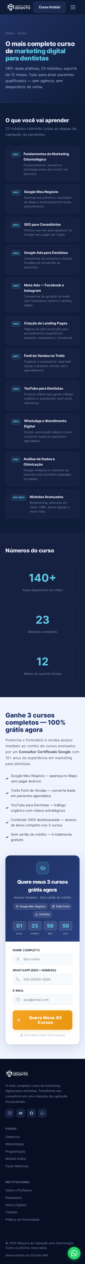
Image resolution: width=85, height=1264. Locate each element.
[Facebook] (31, 1113)
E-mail (18, 990)
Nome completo (26, 950)
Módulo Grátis (15, 1159)
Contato (11, 1212)
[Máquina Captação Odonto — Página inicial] (19, 7)
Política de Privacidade (22, 1219)
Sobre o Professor (18, 1190)
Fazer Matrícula (16, 1166)
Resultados (13, 1198)
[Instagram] (9, 1113)
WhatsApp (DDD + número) (34, 970)
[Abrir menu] (73, 7)
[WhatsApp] (42, 1113)
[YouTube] (20, 1113)
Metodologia (14, 1144)
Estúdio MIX (39, 1255)
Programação (15, 1151)
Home (9, 33)
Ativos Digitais (15, 1205)
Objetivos (12, 1137)
